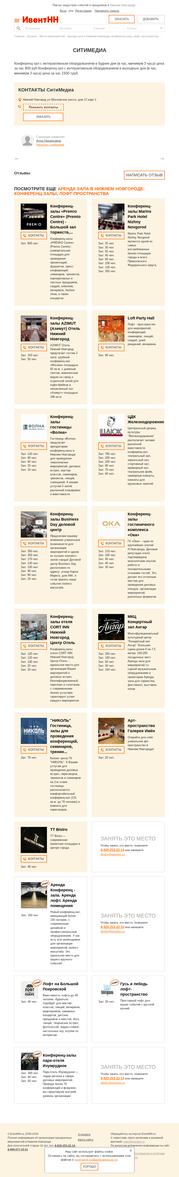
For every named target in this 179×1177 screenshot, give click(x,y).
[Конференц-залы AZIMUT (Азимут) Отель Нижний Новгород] (34, 328)
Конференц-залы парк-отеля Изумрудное (59, 1060)
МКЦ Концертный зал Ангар (140, 621)
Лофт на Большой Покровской (60, 986)
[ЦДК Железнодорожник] (111, 427)
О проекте (84, 1134)
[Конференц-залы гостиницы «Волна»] (34, 427)
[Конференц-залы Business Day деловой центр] (34, 524)
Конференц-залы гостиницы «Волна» (62, 425)
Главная (19, 36)
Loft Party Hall (141, 318)
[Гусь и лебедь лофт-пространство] (107, 990)
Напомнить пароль (107, 10)
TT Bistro (58, 829)
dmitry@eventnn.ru (113, 854)
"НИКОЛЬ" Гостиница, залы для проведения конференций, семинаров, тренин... (64, 736)
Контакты (36, 235)
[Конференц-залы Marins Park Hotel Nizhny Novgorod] (111, 217)
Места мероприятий (52, 36)
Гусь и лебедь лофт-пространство (134, 989)
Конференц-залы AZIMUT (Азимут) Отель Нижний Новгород (65, 328)
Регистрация (83, 10)
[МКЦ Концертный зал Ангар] (111, 627)
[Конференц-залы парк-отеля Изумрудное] (29, 1061)
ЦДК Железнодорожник (146, 419)
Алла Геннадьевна (48, 140)
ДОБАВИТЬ (151, 19)
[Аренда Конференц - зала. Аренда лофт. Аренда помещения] (34, 895)
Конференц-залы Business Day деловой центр (64, 522)
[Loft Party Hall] (111, 328)
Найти (17, 28)
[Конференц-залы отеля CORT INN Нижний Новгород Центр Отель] (34, 627)
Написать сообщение (50, 144)
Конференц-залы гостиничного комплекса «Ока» (141, 524)
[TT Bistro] (34, 840)
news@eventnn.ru (134, 1141)
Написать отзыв (144, 175)
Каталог (32, 36)
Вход (63, 10)
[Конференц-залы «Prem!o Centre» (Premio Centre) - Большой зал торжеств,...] (34, 217)
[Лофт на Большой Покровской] (29, 990)
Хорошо (89, 1166)
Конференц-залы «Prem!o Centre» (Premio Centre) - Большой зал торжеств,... (65, 219)
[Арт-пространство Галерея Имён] (111, 731)
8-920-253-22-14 (112, 850)
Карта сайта (85, 1139)
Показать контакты (43, 107)
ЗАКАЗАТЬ (121, 19)
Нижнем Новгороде (122, 5)
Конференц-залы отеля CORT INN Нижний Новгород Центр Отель (62, 629)
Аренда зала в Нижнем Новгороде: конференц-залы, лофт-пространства (112, 36)
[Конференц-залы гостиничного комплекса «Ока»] (111, 524)
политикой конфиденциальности (95, 1159)
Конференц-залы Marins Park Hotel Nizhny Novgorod (139, 216)
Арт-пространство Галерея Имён (141, 725)
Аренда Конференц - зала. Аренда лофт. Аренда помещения (63, 895)
